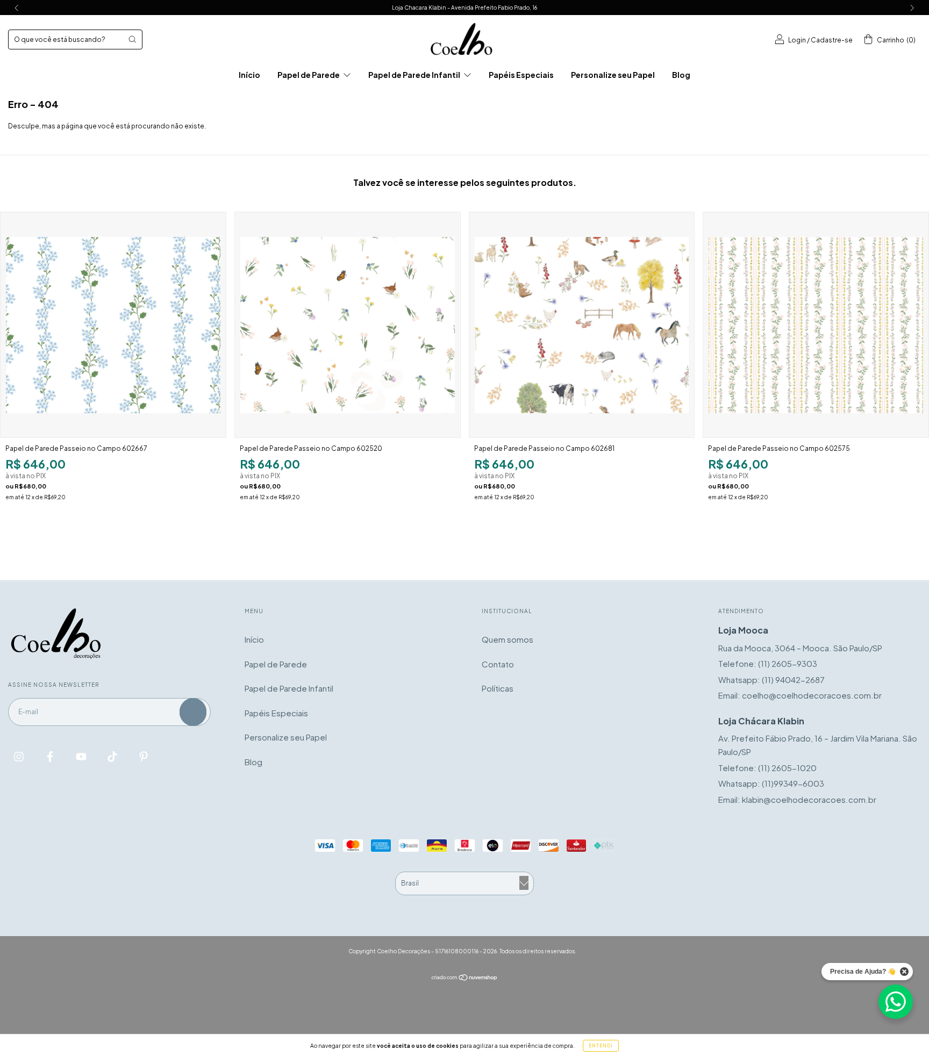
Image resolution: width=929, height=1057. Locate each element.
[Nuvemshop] (464, 978)
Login (797, 40)
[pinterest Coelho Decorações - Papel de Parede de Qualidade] (143, 756)
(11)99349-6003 (793, 783)
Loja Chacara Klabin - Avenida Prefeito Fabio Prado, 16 (464, 7)
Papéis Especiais (521, 75)
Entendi (601, 1045)
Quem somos (507, 639)
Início (249, 75)
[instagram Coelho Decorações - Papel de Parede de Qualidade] (19, 756)
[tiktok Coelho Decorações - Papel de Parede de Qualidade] (113, 756)
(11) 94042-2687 (793, 679)
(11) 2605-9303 (787, 663)
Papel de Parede (309, 75)
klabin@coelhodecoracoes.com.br (809, 799)
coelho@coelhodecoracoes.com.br (812, 695)
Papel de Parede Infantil (414, 75)
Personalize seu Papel (613, 75)
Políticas (497, 688)
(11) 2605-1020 (787, 768)
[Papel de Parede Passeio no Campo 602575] (816, 325)
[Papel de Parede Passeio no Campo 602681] (582, 325)
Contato (498, 664)
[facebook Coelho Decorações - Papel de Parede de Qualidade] (50, 756)
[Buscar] (132, 39)
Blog (681, 75)
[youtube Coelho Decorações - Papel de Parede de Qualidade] (82, 756)
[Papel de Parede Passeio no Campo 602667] (113, 325)
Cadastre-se (832, 40)
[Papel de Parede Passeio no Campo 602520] (347, 325)
